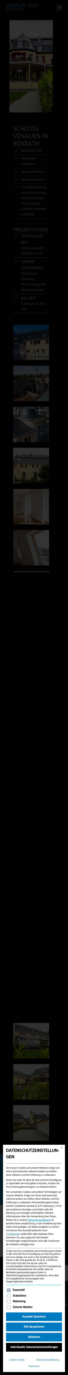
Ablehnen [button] (34, 1337)
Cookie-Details (16, 1360)
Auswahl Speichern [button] (34, 1316)
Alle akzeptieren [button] (34, 1327)
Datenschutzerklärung (39, 1220)
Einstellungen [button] (13, 1234)
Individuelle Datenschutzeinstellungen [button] (34, 1347)
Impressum (34, 1366)
